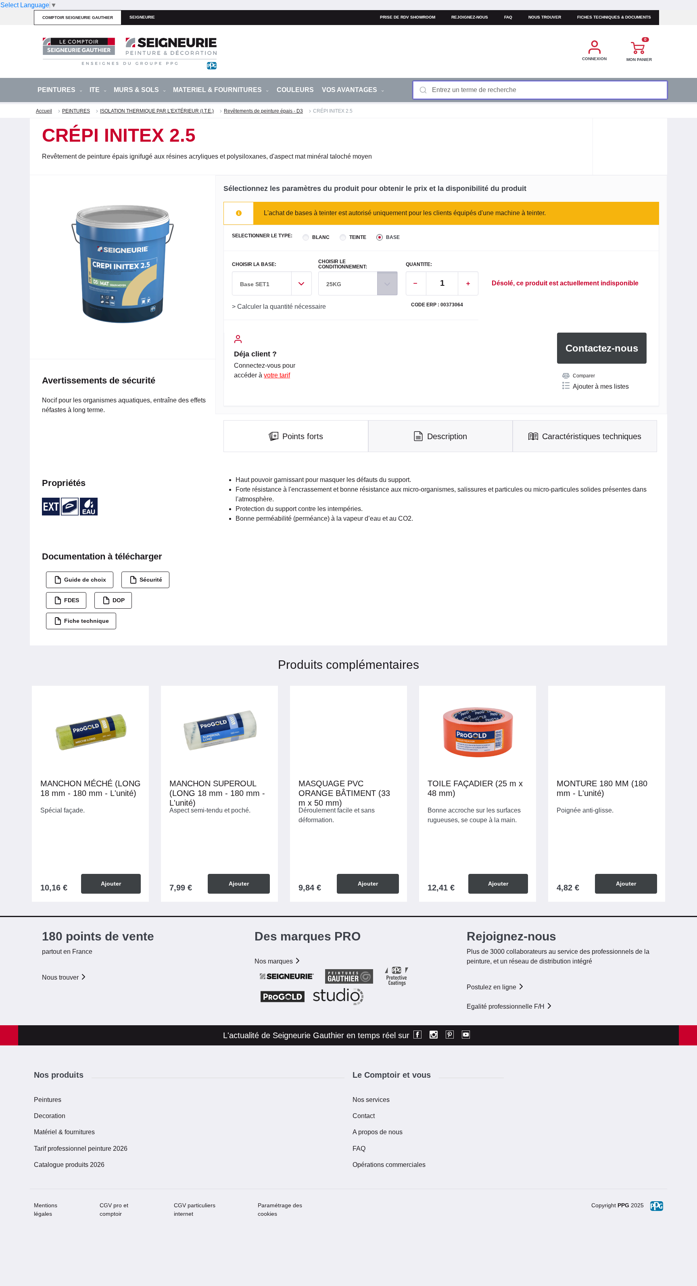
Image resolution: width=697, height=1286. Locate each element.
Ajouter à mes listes (601, 386)
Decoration (49, 1115)
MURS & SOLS (137, 89)
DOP (119, 600)
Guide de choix (85, 579)
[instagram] (434, 1035)
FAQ (359, 1148)
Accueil (44, 111)
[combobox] (540, 90)
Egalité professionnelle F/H (506, 1006)
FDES (71, 600)
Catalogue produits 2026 (69, 1164)
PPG (623, 1205)
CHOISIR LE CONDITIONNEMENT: (342, 264)
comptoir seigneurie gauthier (77, 17)
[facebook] (417, 1035)
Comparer (584, 376)
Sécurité (151, 579)
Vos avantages (350, 89)
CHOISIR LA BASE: (254, 264)
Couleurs (295, 89)
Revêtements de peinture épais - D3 (263, 111)
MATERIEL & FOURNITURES (218, 89)
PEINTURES (57, 89)
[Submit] (422, 90)
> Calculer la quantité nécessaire (279, 306)
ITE (95, 89)
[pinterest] (450, 1035)
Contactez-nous (602, 348)
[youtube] (466, 1035)
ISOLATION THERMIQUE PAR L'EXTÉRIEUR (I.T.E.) (157, 111)
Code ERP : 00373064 (437, 305)
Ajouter (111, 883)
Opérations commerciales (389, 1164)
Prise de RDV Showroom (407, 17)
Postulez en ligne (492, 987)
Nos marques (274, 961)
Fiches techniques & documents (614, 17)
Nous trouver (544, 17)
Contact (364, 1115)
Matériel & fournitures (64, 1132)
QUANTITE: (419, 264)
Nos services (371, 1099)
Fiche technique (86, 621)
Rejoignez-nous (469, 17)
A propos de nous (378, 1132)
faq (508, 17)
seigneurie (142, 17)
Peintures (47, 1099)
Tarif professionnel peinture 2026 (80, 1148)
